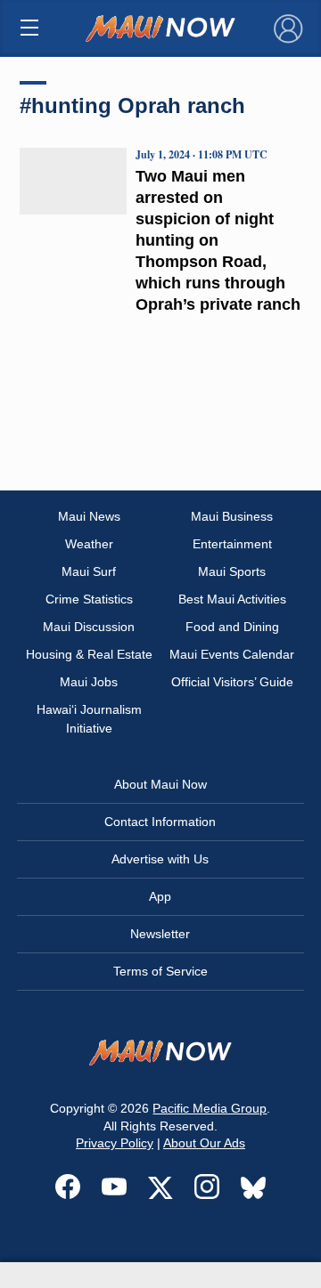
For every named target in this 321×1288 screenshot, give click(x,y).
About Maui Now (160, 784)
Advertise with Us (160, 859)
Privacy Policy (114, 1143)
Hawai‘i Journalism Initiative (89, 718)
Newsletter (160, 934)
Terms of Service (160, 971)
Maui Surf (89, 571)
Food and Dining (232, 627)
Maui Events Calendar (231, 654)
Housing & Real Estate (89, 654)
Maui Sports (232, 571)
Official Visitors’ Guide (232, 682)
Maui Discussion (89, 627)
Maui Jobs (89, 682)
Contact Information (160, 821)
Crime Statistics (89, 599)
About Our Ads (204, 1143)
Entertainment (232, 544)
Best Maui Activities (232, 599)
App (160, 896)
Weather (89, 544)
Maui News (89, 516)
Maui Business (232, 516)
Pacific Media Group (209, 1108)
